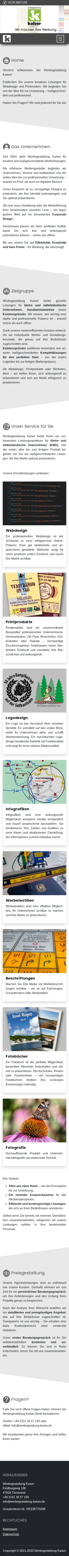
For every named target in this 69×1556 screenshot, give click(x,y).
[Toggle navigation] (60, 38)
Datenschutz (11, 1534)
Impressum (10, 1529)
